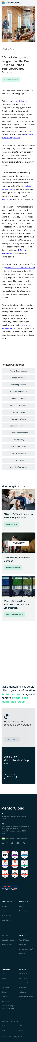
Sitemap (22, 1030)
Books (4, 978)
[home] (11, 2)
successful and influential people (20, 267)
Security (4, 911)
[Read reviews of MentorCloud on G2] (10, 887)
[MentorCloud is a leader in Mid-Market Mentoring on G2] (24, 864)
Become (20, 1037)
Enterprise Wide (7, 945)
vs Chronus (23, 974)
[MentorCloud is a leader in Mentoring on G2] (14, 864)
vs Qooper (22, 992)
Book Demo (12, 739)
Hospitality (22, 906)
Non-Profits (23, 911)
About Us (10, 777)
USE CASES (6, 935)
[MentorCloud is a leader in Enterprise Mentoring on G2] (24, 855)
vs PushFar (22, 987)
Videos (4, 992)
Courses (4, 983)
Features (4, 906)
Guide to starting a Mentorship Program (8, 1007)
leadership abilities (16, 101)
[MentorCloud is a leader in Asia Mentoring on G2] (14, 855)
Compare (22, 969)
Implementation (7, 915)
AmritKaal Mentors (26, 949)
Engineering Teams (8, 940)
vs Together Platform (26, 997)
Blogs (3, 974)
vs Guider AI (23, 978)
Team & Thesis (24, 940)
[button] (33, 3)
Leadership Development (11, 80)
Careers (4, 997)
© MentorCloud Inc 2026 (10, 1021)
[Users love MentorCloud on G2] (5, 855)
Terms (21, 1025)
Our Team (22, 954)
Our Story (22, 945)
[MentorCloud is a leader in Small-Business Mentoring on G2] (5, 874)
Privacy (4, 1025)
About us (22, 935)
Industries (23, 902)
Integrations (6, 920)
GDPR (3, 1030)
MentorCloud (7, 199)
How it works (7, 902)
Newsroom (5, 987)
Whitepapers (6, 1001)
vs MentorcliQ (23, 983)
